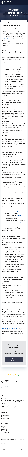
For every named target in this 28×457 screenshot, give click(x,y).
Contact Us (3, 427)
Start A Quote (13, 454)
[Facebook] (3, 406)
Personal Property (5, 418)
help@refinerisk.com (9, 387)
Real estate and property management (14, 222)
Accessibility (19, 449)
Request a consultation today (10, 328)
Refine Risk (5, 38)
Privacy (15, 449)
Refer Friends (4, 430)
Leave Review (4, 429)
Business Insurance (5, 416)
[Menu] (26, 2)
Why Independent (5, 432)
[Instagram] (7, 406)
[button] (14, 359)
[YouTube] (15, 406)
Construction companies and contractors (15, 210)
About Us (3, 426)
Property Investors (5, 415)
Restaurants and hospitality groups (13, 211)
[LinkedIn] (11, 406)
